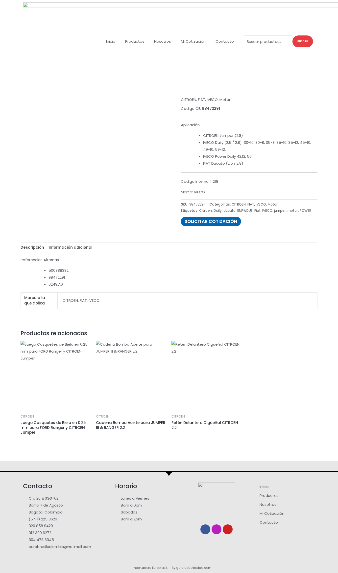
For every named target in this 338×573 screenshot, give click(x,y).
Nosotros (162, 41)
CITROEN (188, 99)
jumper (280, 210)
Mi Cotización (193, 41)
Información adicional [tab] (70, 247)
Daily (218, 210)
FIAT (201, 99)
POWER (305, 210)
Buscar (302, 41)
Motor (224, 99)
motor (293, 210)
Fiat (257, 210)
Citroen (205, 210)
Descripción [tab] (32, 247)
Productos (134, 41)
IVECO (212, 99)
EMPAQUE (245, 210)
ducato (229, 210)
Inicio (110, 41)
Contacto (225, 41)
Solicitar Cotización (211, 221)
